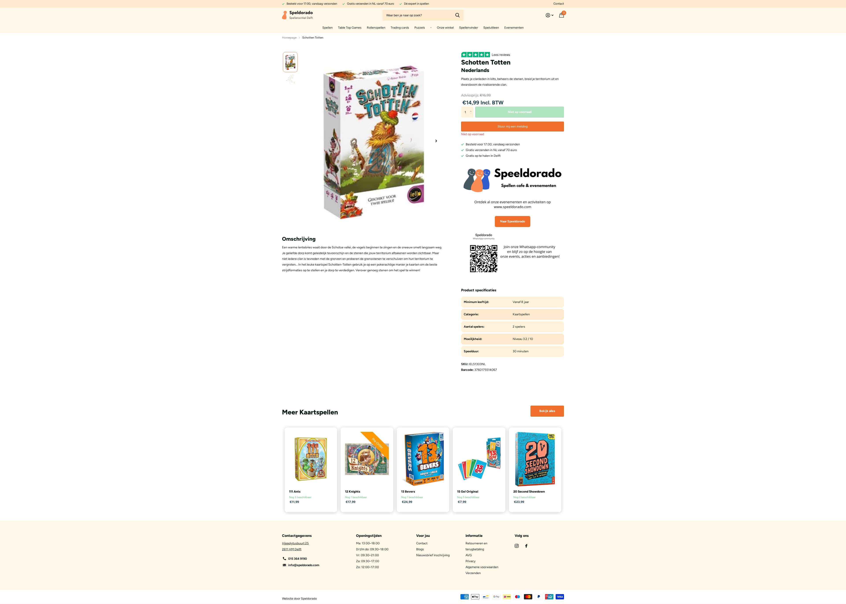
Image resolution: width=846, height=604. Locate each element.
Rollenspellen (376, 28)
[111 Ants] (311, 459)
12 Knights (352, 491)
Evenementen (514, 28)
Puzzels (419, 28)
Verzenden (473, 573)
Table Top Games (350, 28)
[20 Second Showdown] (535, 459)
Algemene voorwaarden (482, 567)
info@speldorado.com (303, 565)
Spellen (327, 28)
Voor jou (423, 536)
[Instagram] (517, 546)
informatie (474, 536)
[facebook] (526, 546)
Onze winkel (445, 28)
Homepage (289, 37)
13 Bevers (408, 491)
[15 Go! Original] (479, 459)
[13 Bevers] (423, 459)
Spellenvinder (468, 28)
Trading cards (400, 28)
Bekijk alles (547, 411)
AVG (469, 555)
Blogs (420, 549)
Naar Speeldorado (512, 221)
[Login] (549, 15)
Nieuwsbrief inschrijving (433, 555)
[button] (436, 141)
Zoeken (457, 15)
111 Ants (295, 491)
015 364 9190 (297, 559)
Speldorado (309, 598)
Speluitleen (491, 28)
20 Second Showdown (529, 491)
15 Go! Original (467, 491)
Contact (558, 3)
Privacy (470, 561)
